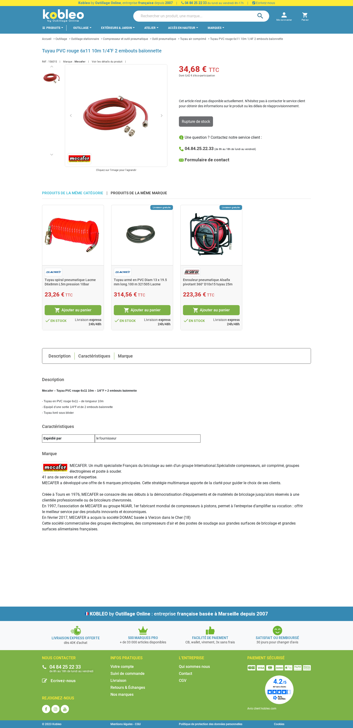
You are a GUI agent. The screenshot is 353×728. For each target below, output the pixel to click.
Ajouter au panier (73, 310)
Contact (185, 673)
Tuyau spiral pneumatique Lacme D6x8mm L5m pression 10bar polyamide (70, 284)
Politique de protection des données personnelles (210, 724)
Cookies (279, 724)
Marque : (68, 61)
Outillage (61, 39)
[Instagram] (55, 709)
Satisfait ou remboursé (277, 638)
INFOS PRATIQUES (126, 658)
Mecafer (79, 61)
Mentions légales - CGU (125, 724)
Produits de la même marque (139, 193)
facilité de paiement (210, 638)
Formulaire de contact (207, 159)
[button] (305, 16)
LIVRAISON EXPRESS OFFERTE (76, 638)
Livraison (118, 680)
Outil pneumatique (164, 39)
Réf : (45, 61)
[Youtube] (65, 709)
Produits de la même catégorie (72, 193)
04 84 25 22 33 (195, 3)
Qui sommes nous (194, 666)
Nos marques (122, 694)
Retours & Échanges (127, 687)
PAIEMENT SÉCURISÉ (266, 658)
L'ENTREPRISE (191, 658)
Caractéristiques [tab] (94, 355)
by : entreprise (179, 614)
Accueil (46, 39)
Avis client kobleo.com (261, 708)
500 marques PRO (143, 638)
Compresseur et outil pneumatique (125, 39)
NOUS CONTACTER (59, 658)
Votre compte (122, 666)
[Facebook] (46, 709)
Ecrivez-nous (265, 3)
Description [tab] (60, 355)
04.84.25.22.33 (199, 148)
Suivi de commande (127, 673)
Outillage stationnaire (85, 39)
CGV (182, 680)
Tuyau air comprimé (193, 39)
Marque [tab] (125, 355)
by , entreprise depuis (125, 3)
